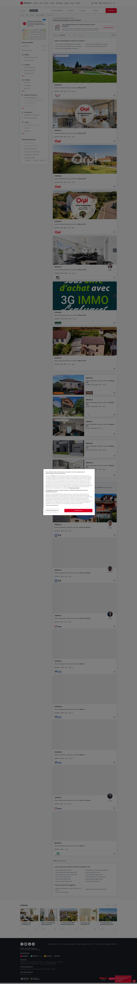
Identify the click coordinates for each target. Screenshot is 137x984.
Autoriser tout (78, 510)
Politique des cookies (74, 488)
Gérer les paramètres (52, 510)
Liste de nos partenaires (52, 505)
